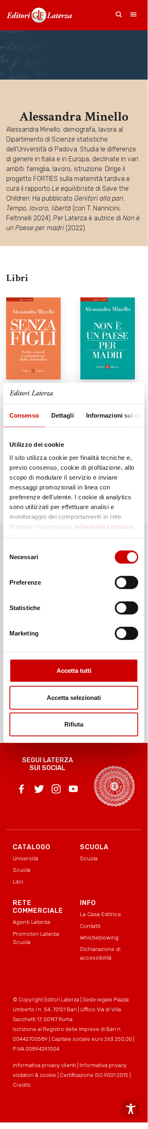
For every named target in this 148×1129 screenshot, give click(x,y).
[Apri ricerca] (119, 15)
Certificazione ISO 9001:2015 (94, 1075)
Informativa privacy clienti (44, 1065)
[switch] (126, 582)
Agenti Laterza (31, 922)
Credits (22, 1085)
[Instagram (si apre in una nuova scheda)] (56, 790)
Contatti (90, 926)
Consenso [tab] (24, 415)
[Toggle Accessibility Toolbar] (130, 1109)
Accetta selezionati (74, 697)
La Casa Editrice (100, 914)
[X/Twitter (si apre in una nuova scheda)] (39, 790)
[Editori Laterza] (39, 15)
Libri (18, 881)
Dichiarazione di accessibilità (100, 953)
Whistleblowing (99, 937)
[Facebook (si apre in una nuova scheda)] (21, 790)
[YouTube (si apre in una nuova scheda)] (73, 790)
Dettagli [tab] (62, 415)
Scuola (21, 869)
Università (25, 858)
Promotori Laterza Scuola (36, 937)
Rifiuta (73, 724)
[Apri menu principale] (133, 15)
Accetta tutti (74, 670)
